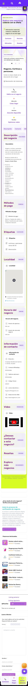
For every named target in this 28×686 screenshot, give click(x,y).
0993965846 (8, 370)
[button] (14, 280)
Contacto (8, 38)
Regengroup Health (16, 548)
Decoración (12, 249)
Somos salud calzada (16, 541)
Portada (4, 7)
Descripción (8, 129)
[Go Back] (5, 63)
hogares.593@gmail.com (12, 390)
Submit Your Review (9, 674)
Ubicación (8, 43)
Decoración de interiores (17, 7)
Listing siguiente (14, 600)
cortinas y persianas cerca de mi (15, 244)
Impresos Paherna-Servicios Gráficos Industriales (16, 563)
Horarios (20, 38)
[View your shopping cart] (24, 8)
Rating (4, 624)
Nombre (4, 658)
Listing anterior (14, 597)
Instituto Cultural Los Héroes (16, 555)
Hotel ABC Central (15, 570)
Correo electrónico (7, 666)
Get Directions (10, 300)
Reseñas (20, 43)
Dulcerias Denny (15, 584)
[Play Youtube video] (14, 422)
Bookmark (12, 63)
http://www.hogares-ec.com (12, 397)
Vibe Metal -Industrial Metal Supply (16, 577)
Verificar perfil (9, 529)
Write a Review (19, 604)
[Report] (19, 63)
